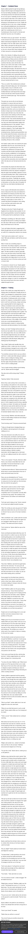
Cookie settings (20, 931)
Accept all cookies (7, 931)
